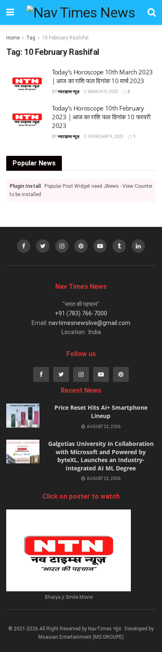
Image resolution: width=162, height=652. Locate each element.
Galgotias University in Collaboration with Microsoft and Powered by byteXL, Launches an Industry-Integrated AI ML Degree (101, 456)
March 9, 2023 (102, 91)
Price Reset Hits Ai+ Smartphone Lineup (100, 412)
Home (13, 38)
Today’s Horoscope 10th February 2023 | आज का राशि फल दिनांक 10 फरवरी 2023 (101, 117)
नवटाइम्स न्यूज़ (68, 91)
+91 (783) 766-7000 (81, 313)
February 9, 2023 (105, 136)
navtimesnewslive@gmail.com (89, 323)
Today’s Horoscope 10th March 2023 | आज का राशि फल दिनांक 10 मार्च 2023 (102, 76)
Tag (30, 38)
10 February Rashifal (65, 38)
